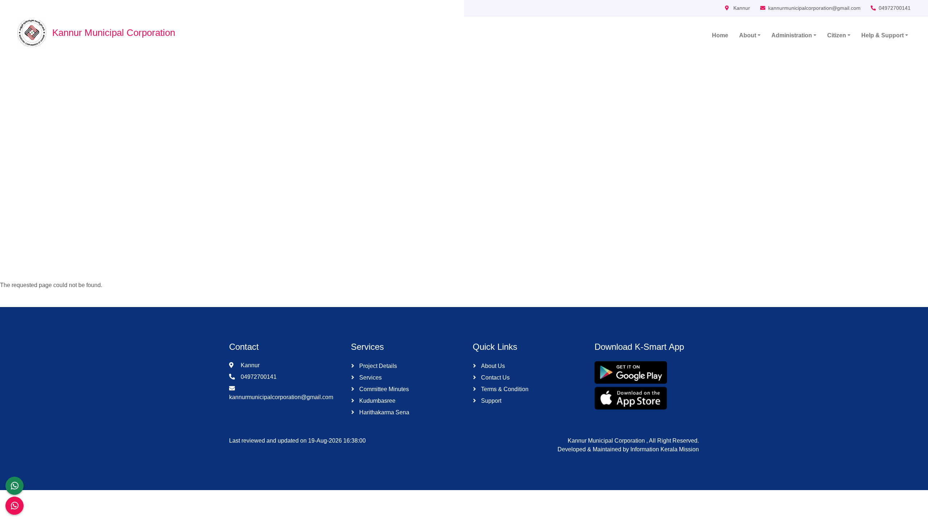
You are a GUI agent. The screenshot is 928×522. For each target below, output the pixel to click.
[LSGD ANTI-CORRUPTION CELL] (14, 486)
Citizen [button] (836, 35)
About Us (492, 366)
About (747, 35)
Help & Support (882, 35)
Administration (791, 35)
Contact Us (495, 377)
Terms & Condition (504, 389)
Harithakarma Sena (383, 412)
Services (370, 377)
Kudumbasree (376, 401)
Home (720, 35)
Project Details (377, 366)
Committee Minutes (383, 389)
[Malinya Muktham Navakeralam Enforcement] (14, 506)
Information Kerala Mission (664, 449)
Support (490, 401)
